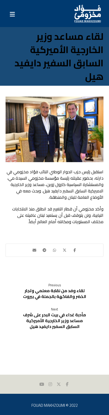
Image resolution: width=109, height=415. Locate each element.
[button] (74, 250)
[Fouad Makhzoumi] (87, 13)
